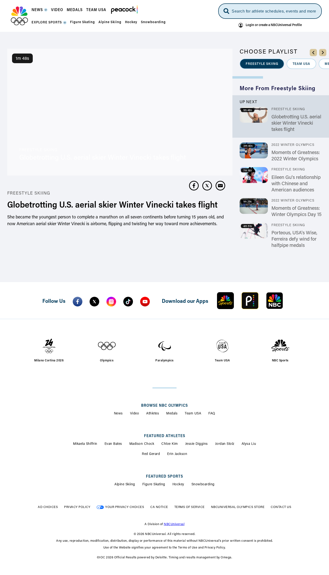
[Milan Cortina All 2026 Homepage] (19, 16)
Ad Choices (48, 507)
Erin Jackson (177, 454)
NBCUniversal (174, 524)
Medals (172, 413)
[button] (39, 11)
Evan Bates (113, 444)
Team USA (193, 413)
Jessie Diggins (196, 444)
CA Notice (159, 507)
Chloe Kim (169, 444)
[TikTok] (128, 301)
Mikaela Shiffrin (85, 444)
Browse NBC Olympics (164, 405)
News (118, 413)
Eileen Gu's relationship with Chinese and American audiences (296, 184)
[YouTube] (145, 301)
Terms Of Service (189, 507)
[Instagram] (111, 301)
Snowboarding (203, 484)
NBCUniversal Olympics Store (238, 507)
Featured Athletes (164, 436)
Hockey (178, 484)
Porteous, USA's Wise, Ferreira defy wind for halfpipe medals (294, 239)
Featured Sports (164, 476)
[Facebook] (77, 301)
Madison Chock (141, 444)
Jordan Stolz (224, 444)
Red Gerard (151, 454)
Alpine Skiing (124, 484)
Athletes (152, 413)
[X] (94, 301)
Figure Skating (153, 484)
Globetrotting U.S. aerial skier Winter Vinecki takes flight (296, 123)
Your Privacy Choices (124, 507)
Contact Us (281, 507)
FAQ (211, 413)
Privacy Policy (77, 507)
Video (134, 413)
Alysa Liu (249, 444)
